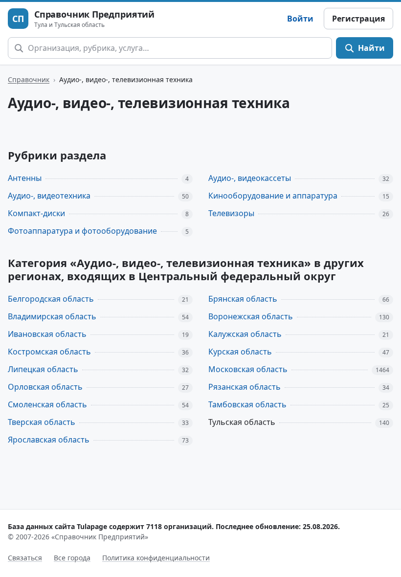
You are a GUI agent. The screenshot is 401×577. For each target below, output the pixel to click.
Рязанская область (244, 386)
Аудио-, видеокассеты (249, 178)
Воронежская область (250, 316)
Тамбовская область (247, 404)
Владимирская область (52, 316)
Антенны (25, 178)
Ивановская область (47, 334)
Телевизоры (231, 213)
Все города (72, 557)
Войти (300, 18)
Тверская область (41, 422)
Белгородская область (51, 298)
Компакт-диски (36, 213)
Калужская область (245, 334)
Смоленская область (47, 404)
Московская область (248, 369)
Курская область (240, 351)
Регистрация (358, 18)
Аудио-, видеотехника (49, 195)
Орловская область (45, 386)
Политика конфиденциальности (156, 557)
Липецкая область (43, 369)
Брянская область (242, 298)
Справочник (28, 79)
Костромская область (49, 351)
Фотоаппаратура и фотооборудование (82, 230)
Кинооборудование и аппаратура (272, 195)
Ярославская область (48, 439)
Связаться (25, 557)
